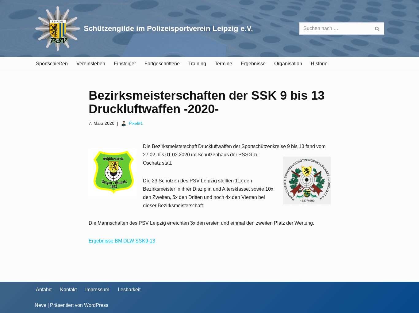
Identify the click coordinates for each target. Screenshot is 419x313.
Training (197, 63)
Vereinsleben (90, 63)
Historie (319, 63)
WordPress (96, 305)
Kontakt (68, 289)
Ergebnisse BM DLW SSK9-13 (122, 240)
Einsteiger (125, 63)
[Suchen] (377, 28)
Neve (40, 305)
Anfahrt (44, 289)
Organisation (288, 63)
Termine (223, 63)
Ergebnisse (253, 63)
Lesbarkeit (129, 289)
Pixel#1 (136, 123)
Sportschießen (52, 63)
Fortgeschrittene (162, 63)
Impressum (97, 289)
